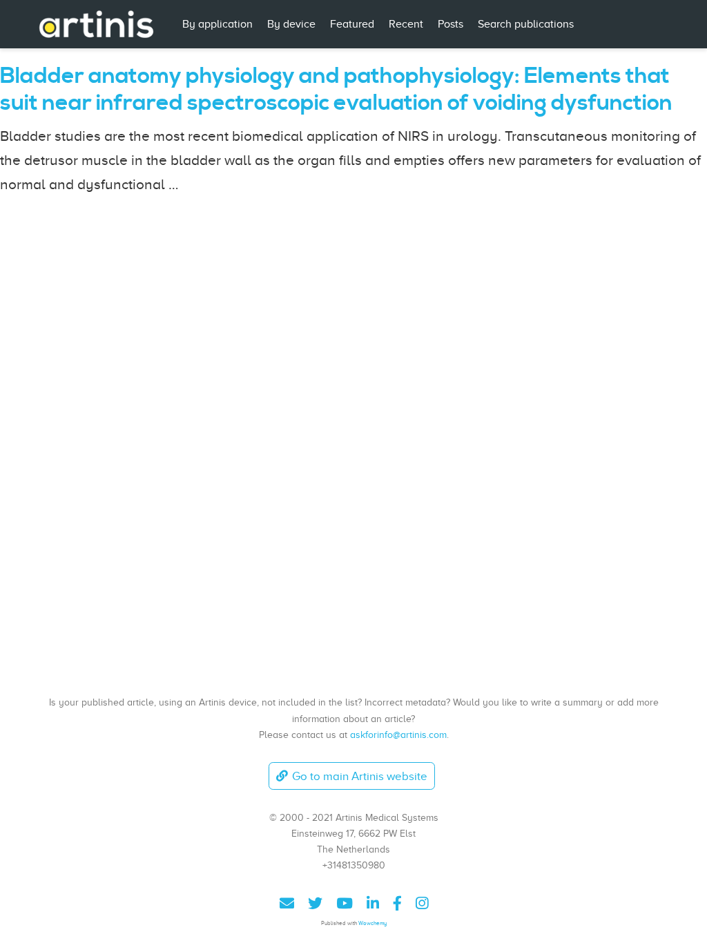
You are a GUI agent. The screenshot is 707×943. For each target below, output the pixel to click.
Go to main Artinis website (359, 776)
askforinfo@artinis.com (398, 734)
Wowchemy (372, 923)
